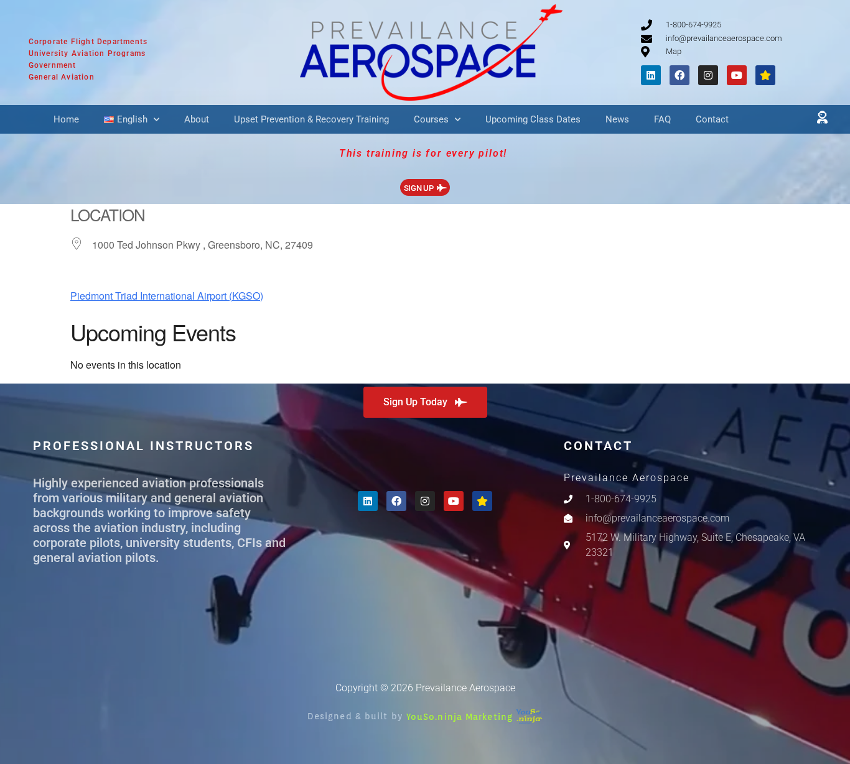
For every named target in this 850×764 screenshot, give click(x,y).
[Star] (765, 75)
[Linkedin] (651, 75)
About (196, 119)
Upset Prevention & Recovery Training (311, 119)
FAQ (662, 119)
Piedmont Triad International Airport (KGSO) (166, 295)
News (617, 119)
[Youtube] (737, 75)
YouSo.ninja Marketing (461, 716)
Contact (712, 119)
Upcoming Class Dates (533, 119)
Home (66, 119)
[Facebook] (679, 75)
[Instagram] (708, 75)
